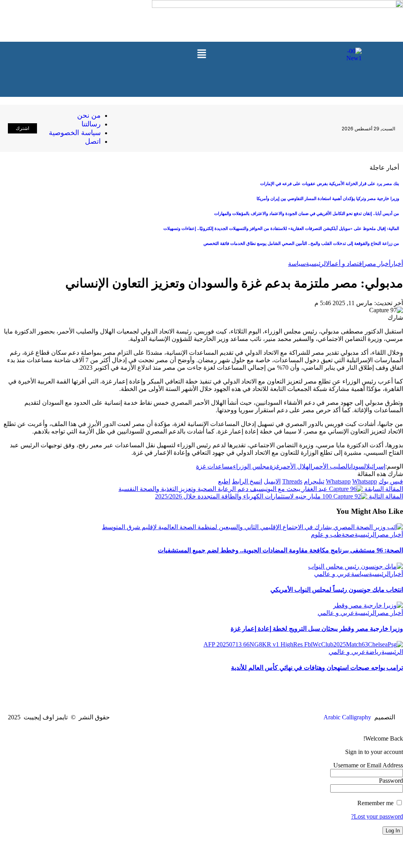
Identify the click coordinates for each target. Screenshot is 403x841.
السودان (357, 466)
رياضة (373, 651)
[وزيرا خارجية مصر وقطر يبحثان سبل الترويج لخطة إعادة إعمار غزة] (368, 605)
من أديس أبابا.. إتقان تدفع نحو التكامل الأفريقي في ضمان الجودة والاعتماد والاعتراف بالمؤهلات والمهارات (306, 213)
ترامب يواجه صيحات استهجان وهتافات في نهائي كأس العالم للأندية (317, 667)
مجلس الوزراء (251, 466)
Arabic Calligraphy (347, 717)
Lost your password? (377, 816)
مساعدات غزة (214, 466)
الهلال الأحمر (295, 466)
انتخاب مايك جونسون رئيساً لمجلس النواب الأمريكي (336, 589)
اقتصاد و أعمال (345, 263)
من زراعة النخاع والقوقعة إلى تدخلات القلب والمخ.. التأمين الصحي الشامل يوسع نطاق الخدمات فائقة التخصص (301, 243)
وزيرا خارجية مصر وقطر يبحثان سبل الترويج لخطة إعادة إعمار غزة (317, 628)
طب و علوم (326, 534)
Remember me (376, 803)
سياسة (297, 263)
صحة (348, 534)
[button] (201, 54)
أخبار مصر (377, 263)
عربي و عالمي (332, 574)
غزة (274, 466)
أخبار (396, 263)
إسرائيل (375, 466)
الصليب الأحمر (330, 466)
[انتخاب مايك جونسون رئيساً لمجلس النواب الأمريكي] (355, 566)
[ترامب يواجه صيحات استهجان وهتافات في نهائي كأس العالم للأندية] (303, 644)
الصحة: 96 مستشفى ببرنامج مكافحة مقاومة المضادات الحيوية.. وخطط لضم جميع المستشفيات (280, 550)
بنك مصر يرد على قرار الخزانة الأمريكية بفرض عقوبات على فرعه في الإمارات (329, 183)
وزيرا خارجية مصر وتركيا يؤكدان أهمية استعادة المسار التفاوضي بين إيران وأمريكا (328, 198)
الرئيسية (316, 263)
